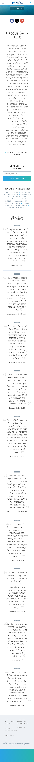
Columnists (8, 726)
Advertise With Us (10, 721)
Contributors (9, 728)
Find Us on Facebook (11, 730)
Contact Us (8, 723)
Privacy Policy (21, 719)
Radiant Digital (9, 735)
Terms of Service (22, 721)
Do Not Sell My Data (22, 723)
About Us (7, 719)
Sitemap (7, 733)
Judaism (17, 8)
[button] (31, 2)
